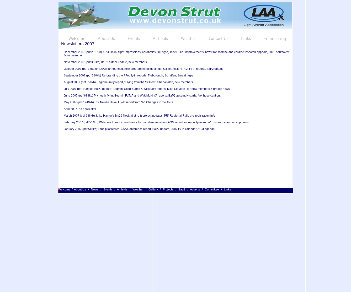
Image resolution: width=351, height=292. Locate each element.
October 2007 (73, 68)
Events (108, 189)
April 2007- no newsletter (80, 109)
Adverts (195, 189)
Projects (168, 189)
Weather (138, 189)
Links (227, 189)
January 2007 (73, 129)
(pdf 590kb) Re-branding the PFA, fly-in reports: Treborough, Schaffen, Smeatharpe (139, 75)
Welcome (64, 189)
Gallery (154, 189)
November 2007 (74, 62)
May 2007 (70, 102)
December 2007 (74, 52)
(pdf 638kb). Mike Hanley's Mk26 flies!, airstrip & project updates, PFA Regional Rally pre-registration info (147, 115)
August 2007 (72, 82)
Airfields (122, 189)
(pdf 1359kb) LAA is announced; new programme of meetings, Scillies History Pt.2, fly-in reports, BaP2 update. (153, 68)
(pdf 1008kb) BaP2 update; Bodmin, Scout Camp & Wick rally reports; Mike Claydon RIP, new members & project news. (153, 89)
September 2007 (74, 75)
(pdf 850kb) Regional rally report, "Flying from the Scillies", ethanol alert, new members (136, 82)
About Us (80, 189)
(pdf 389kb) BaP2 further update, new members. (116, 62)
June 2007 (71, 95)
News (94, 189)
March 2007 (71, 115)
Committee (212, 189)
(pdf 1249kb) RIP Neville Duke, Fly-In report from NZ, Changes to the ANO (125, 102)
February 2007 (73, 122)
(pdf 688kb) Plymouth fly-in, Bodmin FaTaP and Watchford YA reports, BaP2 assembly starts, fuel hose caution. (149, 95)
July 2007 (70, 89)
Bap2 (181, 189)
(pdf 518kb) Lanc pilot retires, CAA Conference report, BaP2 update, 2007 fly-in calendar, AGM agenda (148, 129)
